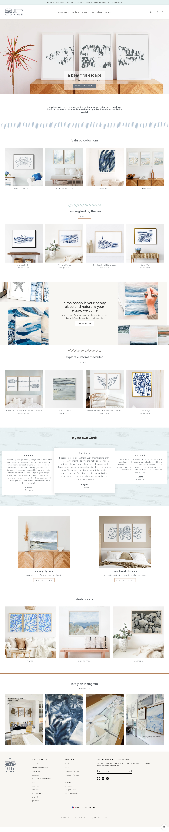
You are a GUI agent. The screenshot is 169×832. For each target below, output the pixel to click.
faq (93, 12)
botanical (35, 786)
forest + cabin (37, 771)
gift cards (35, 801)
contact (108, 12)
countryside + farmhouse (41, 779)
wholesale (68, 786)
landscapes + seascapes (41, 768)
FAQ (66, 779)
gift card (85, 12)
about (99, 12)
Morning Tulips (76, 464)
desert (34, 782)
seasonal (35, 775)
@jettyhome (84, 688)
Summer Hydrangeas (93, 464)
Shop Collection (125, 580)
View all (84, 216)
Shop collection (44, 580)
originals (75, 12)
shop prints (62, 12)
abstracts (36, 790)
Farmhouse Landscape (69, 467)
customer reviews (72, 793)
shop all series (37, 793)
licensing (68, 782)
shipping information (72, 775)
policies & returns (72, 771)
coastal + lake (37, 764)
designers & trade (71, 790)
